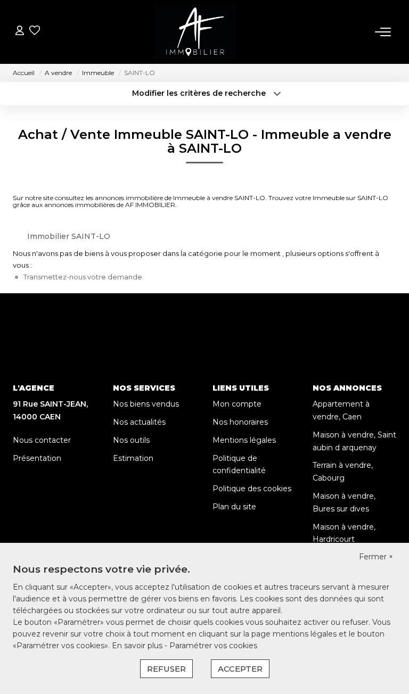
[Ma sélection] (34, 31)
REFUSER (166, 669)
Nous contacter (42, 440)
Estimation (133, 458)
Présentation (37, 458)
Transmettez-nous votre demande (82, 276)
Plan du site (234, 506)
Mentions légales (244, 440)
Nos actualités (139, 422)
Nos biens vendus (146, 404)
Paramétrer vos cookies (213, 645)
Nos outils (131, 440)
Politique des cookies (251, 488)
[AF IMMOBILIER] (195, 32)
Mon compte (236, 404)
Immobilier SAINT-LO (68, 236)
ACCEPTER (240, 669)
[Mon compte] (19, 31)
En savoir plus (138, 645)
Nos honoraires (240, 422)
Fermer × (376, 556)
